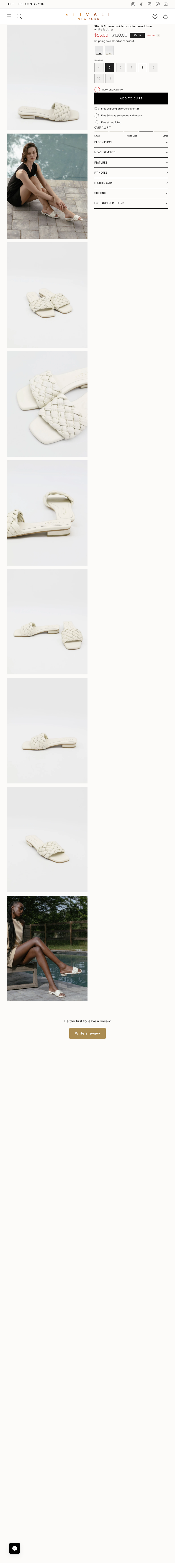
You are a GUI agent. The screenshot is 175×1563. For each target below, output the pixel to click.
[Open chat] (14, 1548)
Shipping (99, 41)
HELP (10, 4)
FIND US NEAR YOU (31, 4)
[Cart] (165, 16)
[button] (131, 142)
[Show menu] (9, 16)
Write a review (87, 1033)
